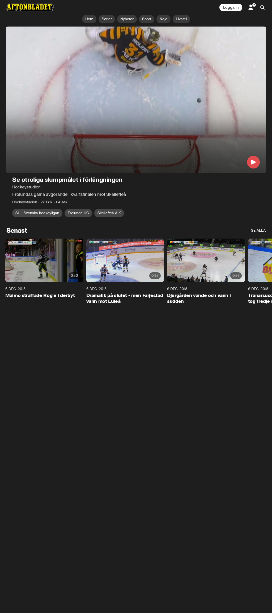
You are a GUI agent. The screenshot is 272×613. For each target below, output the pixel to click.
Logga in (231, 7)
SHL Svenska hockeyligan (37, 213)
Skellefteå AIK (109, 213)
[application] (136, 100)
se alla (258, 230)
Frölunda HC (78, 213)
